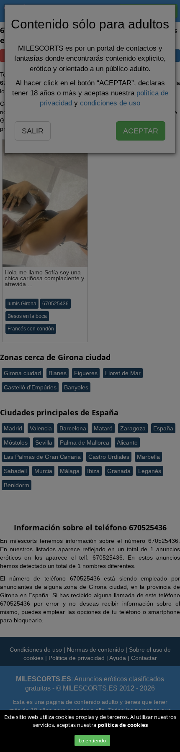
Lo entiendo (92, 740)
